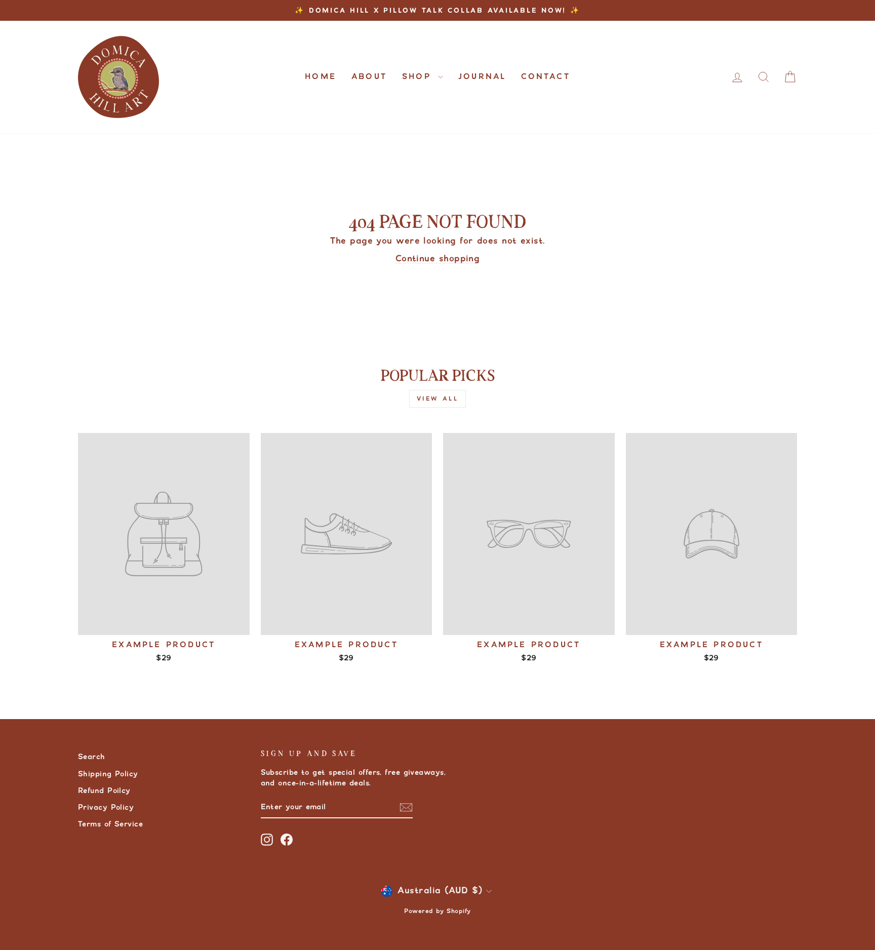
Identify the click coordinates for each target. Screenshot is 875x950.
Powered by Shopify (437, 911)
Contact (545, 77)
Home (320, 77)
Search (91, 757)
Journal (482, 77)
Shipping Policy (108, 774)
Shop (418, 77)
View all (438, 399)
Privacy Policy (106, 807)
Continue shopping (437, 258)
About (369, 77)
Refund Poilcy (104, 791)
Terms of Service (110, 824)
